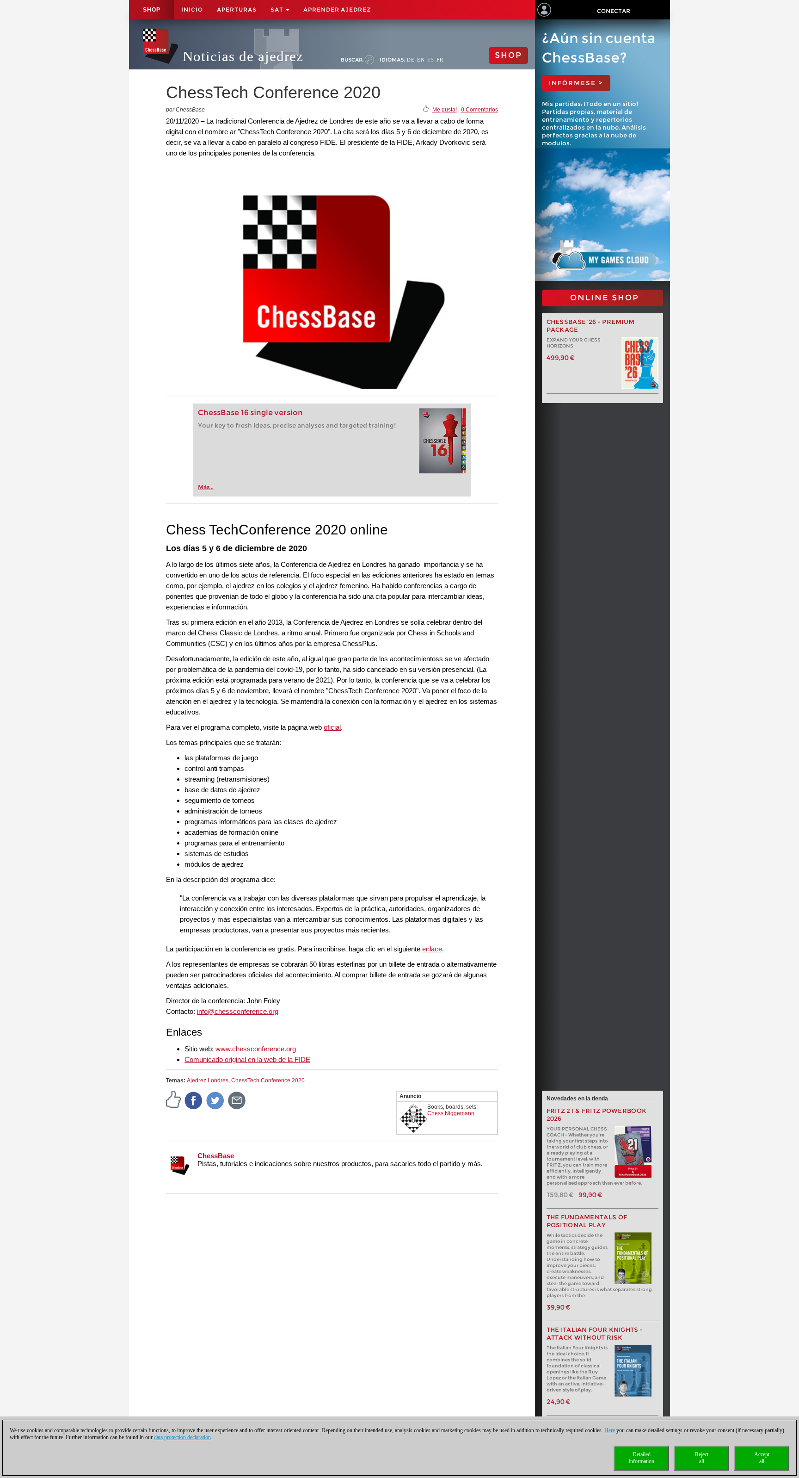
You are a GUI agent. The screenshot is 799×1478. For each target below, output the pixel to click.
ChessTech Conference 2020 (268, 1080)
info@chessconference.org (237, 1011)
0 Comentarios (479, 109)
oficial (332, 727)
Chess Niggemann (450, 1113)
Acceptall (761, 1458)
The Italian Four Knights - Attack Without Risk (595, 1333)
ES (430, 59)
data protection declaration (182, 1437)
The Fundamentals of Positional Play (587, 1221)
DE (411, 59)
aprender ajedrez (337, 9)
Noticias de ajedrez (243, 56)
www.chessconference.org (255, 1049)
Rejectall (701, 1458)
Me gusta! (444, 109)
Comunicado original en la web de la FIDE (247, 1059)
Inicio (192, 9)
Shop (151, 9)
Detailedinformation (641, 1458)
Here (609, 1430)
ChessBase (215, 1156)
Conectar (613, 10)
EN (421, 59)
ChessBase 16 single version (250, 412)
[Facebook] (194, 1100)
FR (439, 59)
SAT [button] (277, 9)
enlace (432, 949)
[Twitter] (215, 1100)
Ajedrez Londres (207, 1080)
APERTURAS (237, 9)
